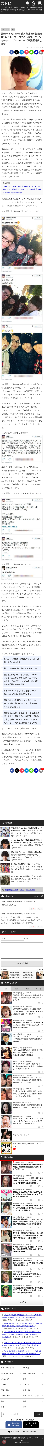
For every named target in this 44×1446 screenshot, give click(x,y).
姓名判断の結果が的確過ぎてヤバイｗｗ (27, 1146)
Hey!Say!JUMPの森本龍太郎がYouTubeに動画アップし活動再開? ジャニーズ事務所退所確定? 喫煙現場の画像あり (22, 189)
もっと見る (22, 1302)
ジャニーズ (5, 29)
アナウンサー (5, 1396)
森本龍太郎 (30, 890)
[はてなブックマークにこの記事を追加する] (21, 52)
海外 (24, 1407)
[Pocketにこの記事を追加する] (26, 52)
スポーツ (4, 1384)
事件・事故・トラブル (8, 1368)
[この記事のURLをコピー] (36, 52)
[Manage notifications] (4, 1442)
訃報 (2, 1407)
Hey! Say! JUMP (11, 890)
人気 (27, 5)
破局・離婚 (27, 1390)
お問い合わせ (31, 1432)
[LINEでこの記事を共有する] (31, 52)
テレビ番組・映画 (7, 1373)
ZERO (22, 890)
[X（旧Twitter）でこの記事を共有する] (16, 52)
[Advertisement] (22, 20)
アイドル (26, 1384)
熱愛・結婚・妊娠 (29, 1373)
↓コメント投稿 (38, 896)
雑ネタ (3, 1401)
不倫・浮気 (5, 1390)
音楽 (13, 29)
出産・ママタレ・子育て (31, 1396)
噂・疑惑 (26, 1368)
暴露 (24, 1401)
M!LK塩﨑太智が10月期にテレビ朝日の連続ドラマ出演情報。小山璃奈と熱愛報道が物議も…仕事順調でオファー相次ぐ (21, 1334)
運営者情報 (15, 1432)
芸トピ (6, 3)
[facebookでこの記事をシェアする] (11, 52)
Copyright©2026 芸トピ (22, 1440)
